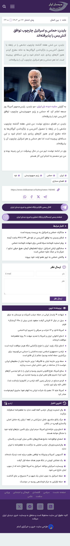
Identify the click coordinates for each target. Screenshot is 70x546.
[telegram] (30, 506)
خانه (64, 20)
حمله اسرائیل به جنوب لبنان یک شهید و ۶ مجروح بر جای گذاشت (35, 475)
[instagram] (40, 506)
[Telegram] (45, 196)
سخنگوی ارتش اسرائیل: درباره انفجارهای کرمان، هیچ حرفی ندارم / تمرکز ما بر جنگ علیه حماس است (35, 250)
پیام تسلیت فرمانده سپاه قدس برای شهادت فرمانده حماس (38, 243)
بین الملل (54, 20)
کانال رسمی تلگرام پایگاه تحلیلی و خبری (30, 207)
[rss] (50, 506)
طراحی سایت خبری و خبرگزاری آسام (32, 526)
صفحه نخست (59, 492)
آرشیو (10, 403)
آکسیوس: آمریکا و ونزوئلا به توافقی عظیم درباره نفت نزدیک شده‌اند (34, 454)
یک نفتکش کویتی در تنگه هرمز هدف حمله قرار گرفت (40, 460)
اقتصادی (36, 492)
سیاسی (46, 492)
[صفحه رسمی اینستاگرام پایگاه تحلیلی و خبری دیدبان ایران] (5, 217)
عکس (30, 496)
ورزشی (7, 492)
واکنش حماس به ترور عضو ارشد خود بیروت (44, 257)
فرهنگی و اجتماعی (21, 492)
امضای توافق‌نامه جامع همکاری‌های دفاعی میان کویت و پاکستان (35, 439)
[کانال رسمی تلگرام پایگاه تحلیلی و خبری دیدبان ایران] (64, 207)
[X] (38, 196)
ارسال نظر (58, 298)
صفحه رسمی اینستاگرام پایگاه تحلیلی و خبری (39, 217)
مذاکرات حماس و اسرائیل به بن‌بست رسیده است (42, 232)
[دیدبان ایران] (58, 6)
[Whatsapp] (24, 196)
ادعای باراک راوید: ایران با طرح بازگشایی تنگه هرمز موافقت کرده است (34, 345)
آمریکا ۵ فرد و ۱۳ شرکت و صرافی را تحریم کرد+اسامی (41, 330)
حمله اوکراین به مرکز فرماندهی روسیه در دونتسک (41, 481)
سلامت (39, 496)
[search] (4, 6)
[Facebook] (31, 196)
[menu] (12, 6)
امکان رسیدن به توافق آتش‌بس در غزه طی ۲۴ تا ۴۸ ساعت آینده (35, 237)
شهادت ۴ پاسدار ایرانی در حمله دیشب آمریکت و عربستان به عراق (35, 314)
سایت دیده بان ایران (47, 106)
